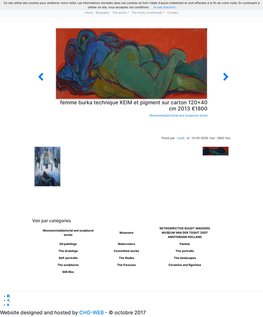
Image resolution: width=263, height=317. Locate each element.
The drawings (68, 251)
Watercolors (126, 244)
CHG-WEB (91, 312)
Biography (102, 12)
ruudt (180, 138)
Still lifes (68, 272)
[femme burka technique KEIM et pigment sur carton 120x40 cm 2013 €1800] (131, 63)
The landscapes (185, 258)
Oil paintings (68, 244)
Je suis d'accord (164, 7)
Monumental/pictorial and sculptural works (179, 115)
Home (89, 12)
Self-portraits (68, 258)
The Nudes (126, 258)
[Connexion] (8, 304)
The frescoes (126, 265)
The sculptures (68, 265)
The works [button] (119, 12)
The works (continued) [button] (147, 12)
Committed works (126, 251)
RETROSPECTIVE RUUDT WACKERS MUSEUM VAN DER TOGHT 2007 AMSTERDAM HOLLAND (185, 233)
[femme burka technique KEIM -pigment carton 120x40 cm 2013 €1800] (226, 79)
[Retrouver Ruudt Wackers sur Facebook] (8, 296)
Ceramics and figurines (185, 265)
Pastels (185, 244)
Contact (172, 12)
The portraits (185, 251)
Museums (126, 232)
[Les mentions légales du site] (8, 300)
